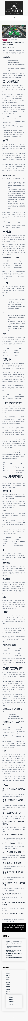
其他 (7, 994)
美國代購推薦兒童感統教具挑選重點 (14, 957)
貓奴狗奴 (8, 977)
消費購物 (8, 984)
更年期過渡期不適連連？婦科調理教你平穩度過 (14, 947)
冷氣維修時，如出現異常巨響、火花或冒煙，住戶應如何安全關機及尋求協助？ (14, 943)
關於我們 (11, 997)
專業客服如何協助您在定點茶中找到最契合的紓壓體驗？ (14, 950)
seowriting (14, 39)
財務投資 (8, 991)
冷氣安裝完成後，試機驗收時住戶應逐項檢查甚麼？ (14, 954)
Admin (4, 47)
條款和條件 (11, 1001)
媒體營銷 (8, 973)
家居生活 (5, 39)
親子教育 (8, 980)
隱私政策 (11, 1004)
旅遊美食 (8, 989)
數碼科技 (8, 982)
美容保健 (8, 987)
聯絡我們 (11, 999)
